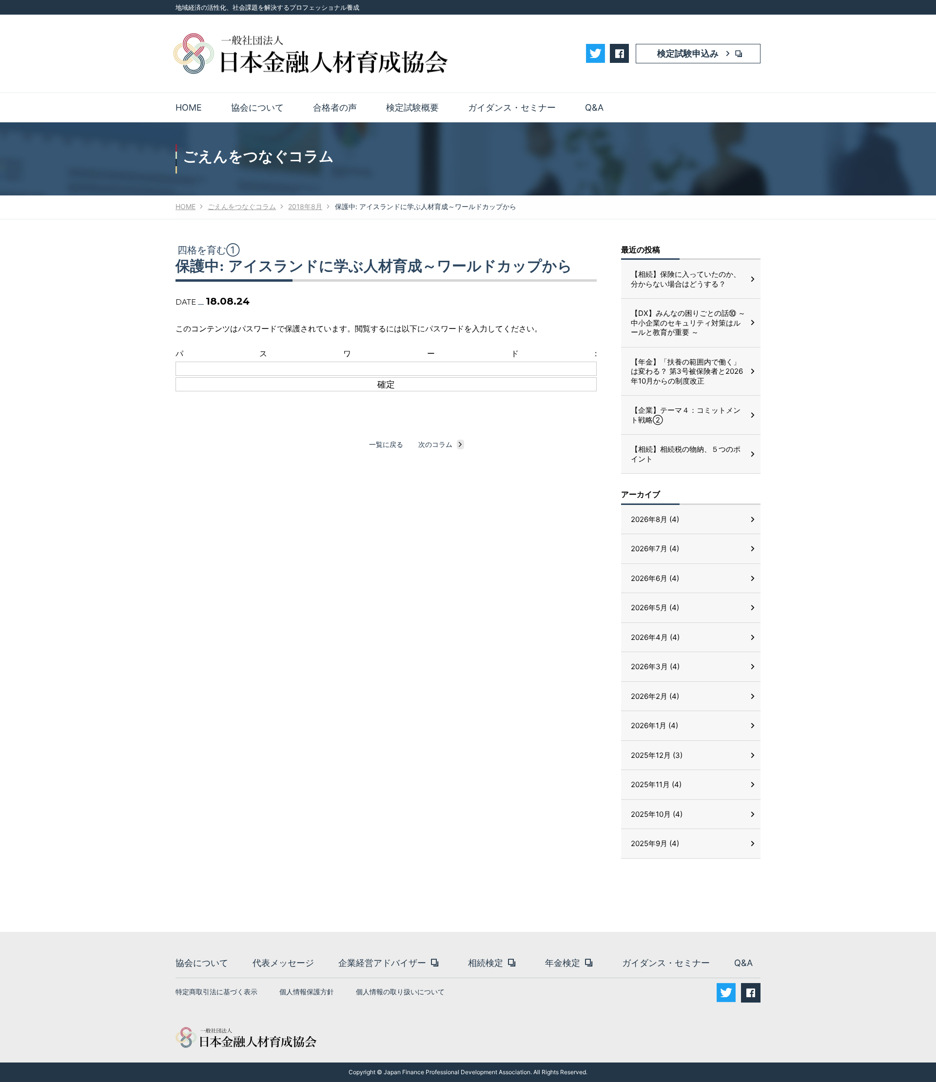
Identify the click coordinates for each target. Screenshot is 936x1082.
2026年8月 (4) (655, 519)
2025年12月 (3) (656, 755)
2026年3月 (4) (655, 666)
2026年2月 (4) (655, 696)
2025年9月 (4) (655, 843)
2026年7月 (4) (655, 548)
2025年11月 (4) (656, 784)
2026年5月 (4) (655, 607)
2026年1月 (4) (654, 725)
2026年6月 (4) (655, 578)
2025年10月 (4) (656, 814)
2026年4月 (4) (655, 637)
